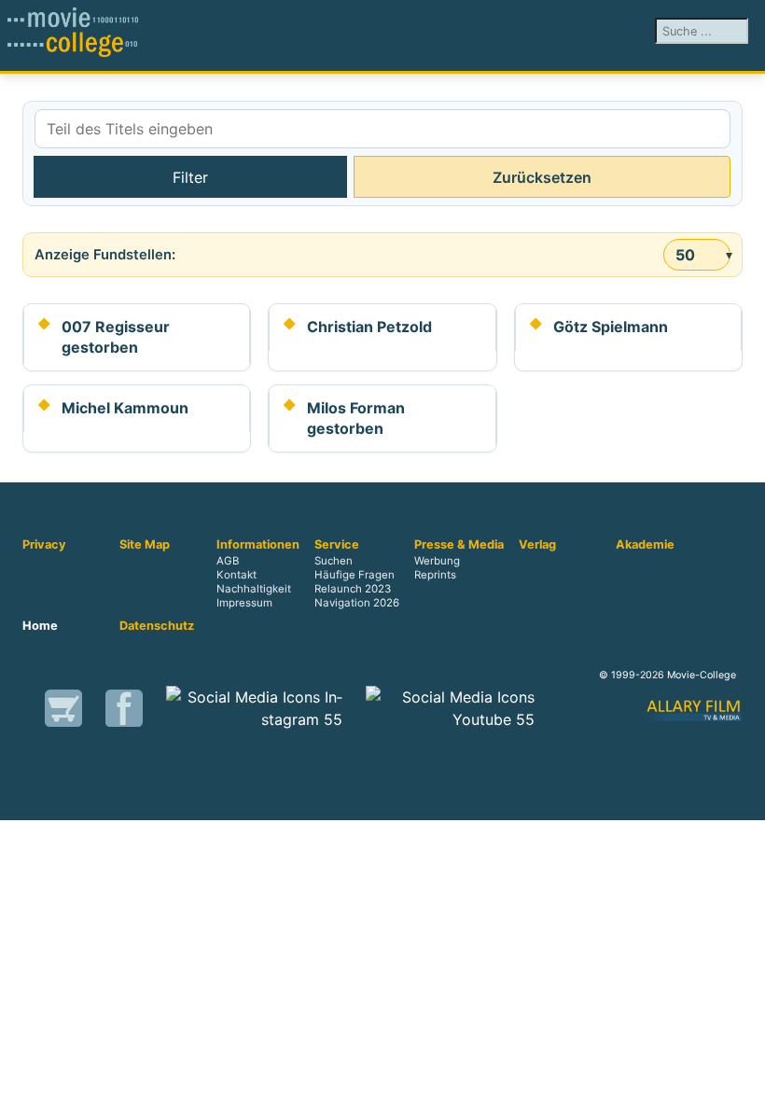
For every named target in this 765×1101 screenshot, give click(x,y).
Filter (190, 177)
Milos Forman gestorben (356, 418)
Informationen (257, 544)
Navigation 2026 (356, 603)
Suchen (333, 561)
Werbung (437, 561)
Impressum (244, 603)
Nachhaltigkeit (253, 589)
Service (336, 544)
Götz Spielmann (610, 326)
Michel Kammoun (125, 407)
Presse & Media (459, 544)
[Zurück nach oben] (741, 1077)
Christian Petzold (369, 326)
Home (40, 626)
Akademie (645, 544)
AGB (227, 561)
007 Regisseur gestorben (116, 336)
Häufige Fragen (354, 575)
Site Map (144, 544)
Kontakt (236, 575)
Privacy (44, 544)
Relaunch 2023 (352, 589)
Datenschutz (156, 626)
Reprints (435, 575)
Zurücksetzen (542, 177)
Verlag (537, 544)
